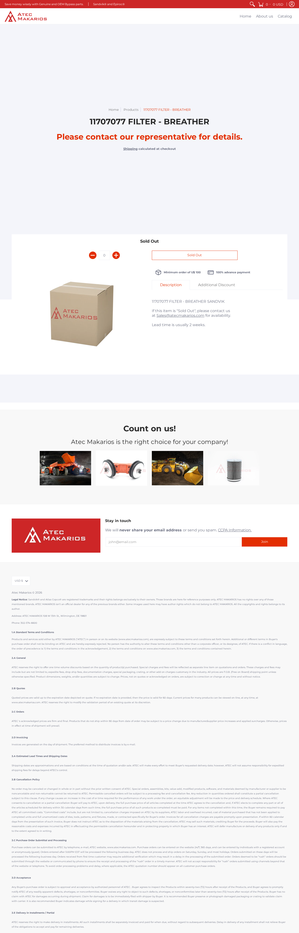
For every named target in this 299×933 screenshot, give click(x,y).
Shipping (130, 149)
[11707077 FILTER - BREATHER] (81, 316)
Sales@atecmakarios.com (180, 315)
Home (114, 110)
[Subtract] (92, 255)
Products (131, 110)
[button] (270, 4)
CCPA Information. (235, 530)
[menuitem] (252, 4)
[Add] (116, 255)
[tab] (171, 285)
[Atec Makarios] (26, 16)
